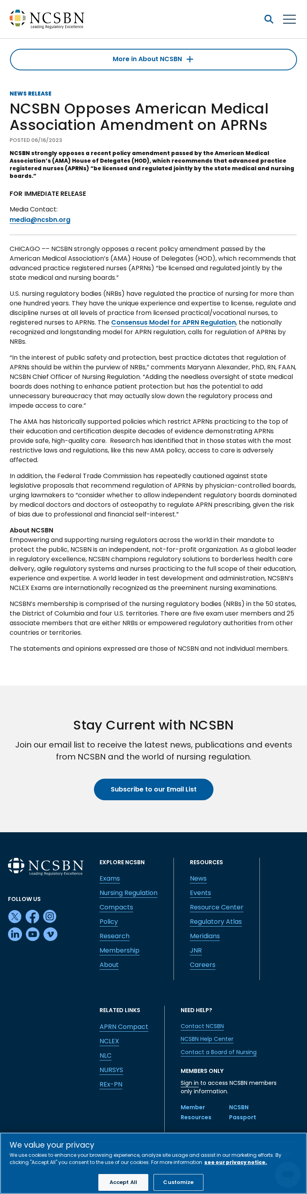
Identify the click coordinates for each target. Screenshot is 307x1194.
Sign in (190, 1083)
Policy (109, 921)
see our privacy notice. (235, 1162)
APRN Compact (124, 1026)
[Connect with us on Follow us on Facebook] (33, 917)
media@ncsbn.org (40, 219)
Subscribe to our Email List (154, 789)
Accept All (123, 1182)
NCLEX (109, 1041)
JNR (196, 950)
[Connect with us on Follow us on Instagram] (50, 917)
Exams (110, 878)
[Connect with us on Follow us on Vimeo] (50, 934)
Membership (120, 950)
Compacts (116, 907)
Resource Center (216, 907)
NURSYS (111, 1069)
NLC (106, 1055)
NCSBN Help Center (207, 1039)
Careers (202, 964)
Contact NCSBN (202, 1026)
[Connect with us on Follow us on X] (15, 917)
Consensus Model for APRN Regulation (173, 322)
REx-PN (111, 1084)
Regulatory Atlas (216, 921)
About (109, 964)
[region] (153, 1163)
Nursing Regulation (128, 892)
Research (115, 936)
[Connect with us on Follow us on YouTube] (33, 934)
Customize (178, 1182)
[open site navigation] (269, 19)
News (198, 878)
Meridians (205, 936)
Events (200, 892)
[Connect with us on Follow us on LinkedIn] (15, 934)
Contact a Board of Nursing (219, 1052)
